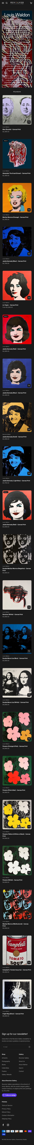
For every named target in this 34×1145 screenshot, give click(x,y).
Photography (6, 1061)
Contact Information (8, 1115)
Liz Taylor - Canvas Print (10, 305)
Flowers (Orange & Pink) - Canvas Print (15, 746)
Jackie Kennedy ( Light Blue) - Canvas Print (16, 480)
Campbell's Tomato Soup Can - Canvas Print (17, 970)
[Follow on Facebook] (3, 1125)
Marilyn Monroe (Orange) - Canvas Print (15, 217)
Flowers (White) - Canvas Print (12, 880)
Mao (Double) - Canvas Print (12, 129)
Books (4, 1064)
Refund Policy (6, 1112)
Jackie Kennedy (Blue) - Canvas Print (14, 261)
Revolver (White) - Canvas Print (13, 614)
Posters (4, 1071)
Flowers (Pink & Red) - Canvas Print (14, 790)
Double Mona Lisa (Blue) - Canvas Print (15, 658)
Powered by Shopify (21, 1139)
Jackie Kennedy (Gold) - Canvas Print (14, 437)
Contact (21, 1071)
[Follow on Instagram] (8, 1125)
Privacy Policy (6, 1109)
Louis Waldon (6, 127)
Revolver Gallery (6, 434)
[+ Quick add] (29, 122)
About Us (22, 1061)
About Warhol (23, 1064)
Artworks (4, 1058)
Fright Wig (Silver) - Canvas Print (13, 1014)
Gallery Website (7, 1074)
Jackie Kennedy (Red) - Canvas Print (14, 349)
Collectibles (5, 1068)
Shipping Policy (6, 1118)
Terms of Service (7, 1105)
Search (21, 1068)
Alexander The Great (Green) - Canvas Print (16, 173)
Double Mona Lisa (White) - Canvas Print (16, 702)
